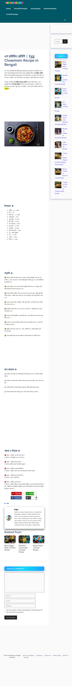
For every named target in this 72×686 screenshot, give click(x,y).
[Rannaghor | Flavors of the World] (14, 3)
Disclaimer (39, 655)
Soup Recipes (35, 9)
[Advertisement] (24, 36)
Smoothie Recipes (20, 9)
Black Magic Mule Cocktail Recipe (9, 547)
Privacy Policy (57, 655)
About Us (65, 655)
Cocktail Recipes (12, 14)
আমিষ (7, 503)
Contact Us (47, 655)
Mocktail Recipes (50, 9)
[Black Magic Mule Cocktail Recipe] (10, 542)
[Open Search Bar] (65, 20)
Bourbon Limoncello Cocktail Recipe (23, 548)
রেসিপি (6, 89)
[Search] (65, 41)
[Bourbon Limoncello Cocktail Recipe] (24, 542)
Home (8, 9)
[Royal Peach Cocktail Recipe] (38, 542)
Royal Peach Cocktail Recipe (38, 547)
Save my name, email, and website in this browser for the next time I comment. (24, 611)
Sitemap (26, 657)
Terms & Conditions (28, 655)
